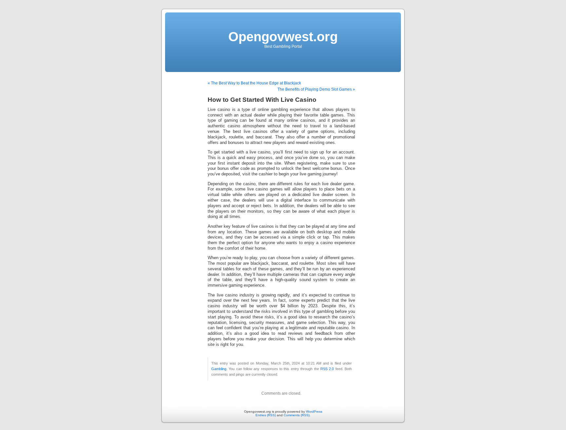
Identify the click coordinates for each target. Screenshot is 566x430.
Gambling (218, 369)
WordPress (314, 411)
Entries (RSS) (265, 415)
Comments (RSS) (297, 415)
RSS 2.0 (327, 369)
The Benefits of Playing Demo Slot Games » (316, 89)
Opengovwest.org (283, 36)
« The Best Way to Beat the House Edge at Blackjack (254, 83)
